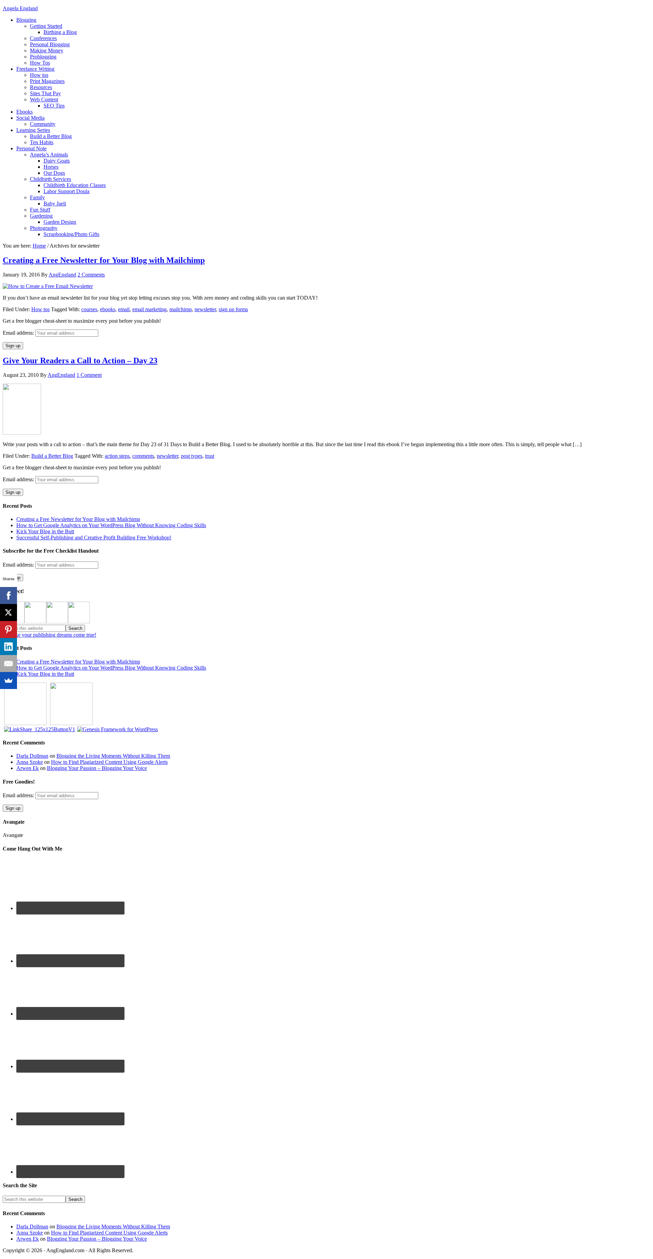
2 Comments (91, 275)
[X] (8, 612)
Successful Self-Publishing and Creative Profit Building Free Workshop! (93, 537)
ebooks (107, 309)
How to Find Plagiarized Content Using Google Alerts (109, 762)
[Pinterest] (8, 629)
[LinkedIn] (8, 646)
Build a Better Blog (52, 456)
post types (191, 456)
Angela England (20, 8)
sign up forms (233, 309)
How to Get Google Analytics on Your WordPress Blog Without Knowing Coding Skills (111, 525)
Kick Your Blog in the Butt (45, 531)
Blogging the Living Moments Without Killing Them (113, 756)
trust (209, 456)
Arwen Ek (27, 768)
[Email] (8, 663)
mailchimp (180, 309)
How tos (40, 309)
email (124, 309)
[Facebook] (8, 595)
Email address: (19, 333)
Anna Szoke (29, 762)
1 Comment (89, 375)
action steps (117, 456)
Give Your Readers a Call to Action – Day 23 (80, 360)
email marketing (149, 309)
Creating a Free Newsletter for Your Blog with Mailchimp (104, 260)
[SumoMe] (8, 680)
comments (143, 456)
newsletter (205, 309)
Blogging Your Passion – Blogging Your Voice (97, 768)
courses (89, 309)
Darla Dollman (32, 756)
